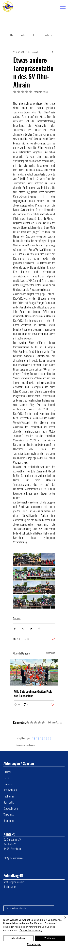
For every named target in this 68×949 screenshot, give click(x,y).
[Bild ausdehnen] (20, 560)
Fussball (23, 35)
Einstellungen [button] (34, 944)
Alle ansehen (50, 652)
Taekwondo (8, 814)
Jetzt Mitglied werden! (13, 882)
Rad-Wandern (10, 789)
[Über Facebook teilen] (14, 628)
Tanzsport (16, 618)
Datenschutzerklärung (30, 930)
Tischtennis (8, 796)
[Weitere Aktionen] (53, 52)
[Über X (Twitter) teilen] (22, 628)
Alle (11, 35)
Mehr (47, 35)
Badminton (8, 820)
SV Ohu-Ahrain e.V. (12, 839)
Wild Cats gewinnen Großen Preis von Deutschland (33, 693)
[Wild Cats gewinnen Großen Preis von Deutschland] (34, 672)
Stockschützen (10, 808)
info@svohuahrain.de (13, 858)
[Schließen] (63, 919)
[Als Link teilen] (39, 628)
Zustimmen (50, 938)
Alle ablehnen (18, 938)
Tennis (35, 35)
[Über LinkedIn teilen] (31, 628)
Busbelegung (9, 886)
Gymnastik (8, 802)
